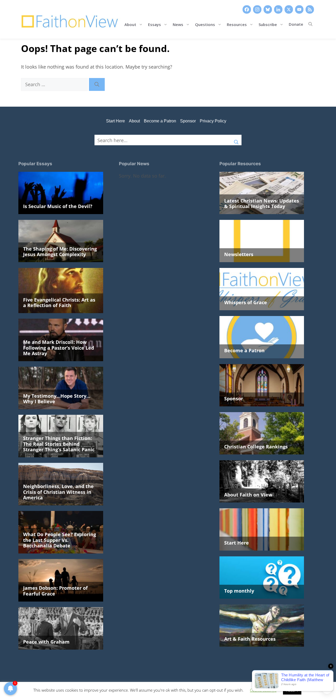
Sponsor (188, 121)
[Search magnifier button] (236, 140)
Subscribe (268, 24)
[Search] (97, 84)
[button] (310, 24)
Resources (237, 24)
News (178, 24)
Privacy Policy (213, 121)
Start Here (115, 121)
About (130, 24)
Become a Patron (160, 121)
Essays (154, 24)
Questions (205, 24)
